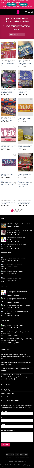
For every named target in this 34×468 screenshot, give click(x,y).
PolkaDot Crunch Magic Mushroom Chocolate (24, 202)
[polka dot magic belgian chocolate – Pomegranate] (8, 50)
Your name (4, 411)
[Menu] (2, 12)
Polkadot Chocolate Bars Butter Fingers (24, 147)
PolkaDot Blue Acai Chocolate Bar (22, 91)
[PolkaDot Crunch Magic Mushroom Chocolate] (25, 190)
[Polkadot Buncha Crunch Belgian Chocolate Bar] (8, 107)
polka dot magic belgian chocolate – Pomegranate (7, 62)
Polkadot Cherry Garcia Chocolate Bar (7, 147)
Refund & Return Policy (7, 393)
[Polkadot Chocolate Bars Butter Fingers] (25, 135)
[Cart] (32, 12)
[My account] (29, 12)
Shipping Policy (5, 390)
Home (5, 25)
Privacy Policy (5, 396)
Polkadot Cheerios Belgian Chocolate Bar (24, 119)
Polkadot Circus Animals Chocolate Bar (7, 175)
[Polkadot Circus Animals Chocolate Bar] (8, 162)
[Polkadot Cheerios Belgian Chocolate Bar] (25, 107)
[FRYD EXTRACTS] (17, 12)
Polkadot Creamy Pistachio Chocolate (8, 202)
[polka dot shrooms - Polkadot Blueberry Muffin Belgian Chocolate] (25, 50)
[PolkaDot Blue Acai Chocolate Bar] (25, 79)
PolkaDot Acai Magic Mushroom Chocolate (6, 91)
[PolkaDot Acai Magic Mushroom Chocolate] (8, 79)
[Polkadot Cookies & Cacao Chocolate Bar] (25, 162)
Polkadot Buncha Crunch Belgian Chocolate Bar (7, 119)
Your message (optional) (8, 430)
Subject (3, 424)
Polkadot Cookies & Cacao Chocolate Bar (24, 175)
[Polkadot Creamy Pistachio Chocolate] (8, 190)
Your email (4, 417)
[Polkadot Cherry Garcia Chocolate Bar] (8, 135)
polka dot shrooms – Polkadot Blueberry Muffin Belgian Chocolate (24, 63)
